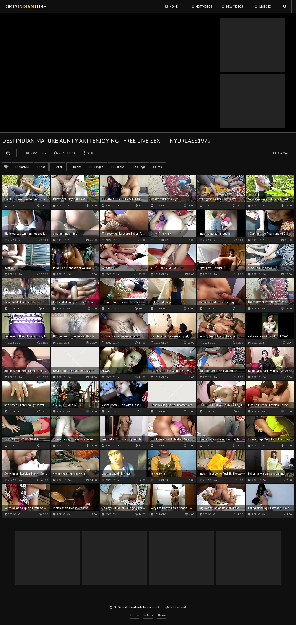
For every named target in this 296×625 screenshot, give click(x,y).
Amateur (24, 167)
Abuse (161, 615)
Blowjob (98, 167)
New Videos (234, 6)
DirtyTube (25, 6)
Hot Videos (203, 6)
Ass (43, 167)
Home (173, 6)
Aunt (59, 167)
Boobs (77, 167)
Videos (148, 615)
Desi (160, 167)
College (140, 167)
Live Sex (265, 6)
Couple (119, 167)
